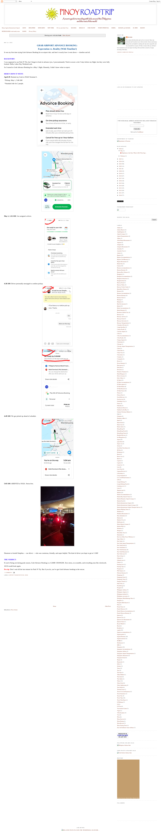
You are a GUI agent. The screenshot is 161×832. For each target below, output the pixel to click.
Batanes (119, 291)
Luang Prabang (121, 482)
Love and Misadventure (123, 477)
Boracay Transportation (123, 323)
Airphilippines (120, 232)
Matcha (119, 518)
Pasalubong (120, 585)
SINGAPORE (32, 28)
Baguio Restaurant (122, 261)
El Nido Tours (120, 391)
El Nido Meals (120, 386)
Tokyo (118, 681)
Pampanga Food (121, 577)
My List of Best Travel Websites (125, 537)
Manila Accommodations (123, 494)
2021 (120, 168)
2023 (120, 164)
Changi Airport (121, 340)
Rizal (118, 626)
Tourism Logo (120, 689)
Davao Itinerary (121, 363)
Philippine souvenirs (122, 596)
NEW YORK (51, 28)
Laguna (119, 463)
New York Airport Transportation (125, 543)
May (121, 151)
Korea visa (119, 456)
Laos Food (119, 469)
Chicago (119, 344)
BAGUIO (142, 28)
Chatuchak (120, 342)
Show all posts (66, 35)
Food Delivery (120, 397)
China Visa (120, 352)
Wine (118, 717)
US (118, 704)
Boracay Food (120, 319)
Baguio (119, 255)
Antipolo (119, 244)
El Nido (119, 380)
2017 (120, 178)
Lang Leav (120, 465)
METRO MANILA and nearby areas (11, 31)
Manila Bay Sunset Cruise (123, 496)
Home (54, 606)
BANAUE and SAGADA (124, 28)
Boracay (119, 314)
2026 (120, 149)
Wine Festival (120, 719)
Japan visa (119, 443)
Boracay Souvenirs (122, 321)
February (122, 156)
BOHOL (114, 28)
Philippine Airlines (122, 590)
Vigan (118, 710)
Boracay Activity (121, 316)
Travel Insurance (121, 693)
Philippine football (122, 594)
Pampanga (119, 575)
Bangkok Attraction (122, 278)
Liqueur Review (121, 471)
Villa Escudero (121, 713)
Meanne (130, 37)
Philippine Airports (122, 592)
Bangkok (119, 274)
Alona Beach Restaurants (123, 240)
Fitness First (120, 395)
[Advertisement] (18, 592)
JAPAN (24, 28)
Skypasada (120, 662)
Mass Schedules (121, 516)
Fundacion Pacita (121, 408)
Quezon (119, 615)
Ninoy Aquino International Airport (11, 28)
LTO (118, 480)
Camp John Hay (121, 327)
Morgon (119, 530)
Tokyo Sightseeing (122, 685)
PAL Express (120, 571)
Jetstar (118, 446)
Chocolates (120, 355)
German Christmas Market (123, 412)
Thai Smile (120, 679)
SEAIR (119, 641)
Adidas (119, 227)
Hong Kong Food (121, 431)
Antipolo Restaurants (122, 247)
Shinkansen (120, 643)
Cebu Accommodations (123, 335)
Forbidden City (121, 401)
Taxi (118, 670)
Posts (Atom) (14, 610)
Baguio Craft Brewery (122, 259)
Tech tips (119, 672)
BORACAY (82, 28)
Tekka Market (120, 674)
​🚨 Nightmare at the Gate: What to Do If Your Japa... (133, 153)
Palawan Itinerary (121, 573)
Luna (118, 488)
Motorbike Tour (121, 533)
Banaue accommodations (123, 268)
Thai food (119, 677)
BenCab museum (121, 304)
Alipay (119, 238)
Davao (118, 361)
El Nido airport (121, 384)
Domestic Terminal (122, 372)
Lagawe (119, 460)
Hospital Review (121, 435)
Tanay (118, 668)
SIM (118, 645)
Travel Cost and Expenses (123, 691)
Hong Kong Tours (121, 433)
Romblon (119, 628)
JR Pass (119, 450)
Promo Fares (120, 607)
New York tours (121, 554)
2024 (120, 161)
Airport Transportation (16, 575)
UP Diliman (120, 702)
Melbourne (120, 522)
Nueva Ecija (120, 556)
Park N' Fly (120, 583)
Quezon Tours (120, 621)
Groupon (119, 416)
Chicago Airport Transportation (125, 346)
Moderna (119, 528)
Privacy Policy (32, 31)
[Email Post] (13, 572)
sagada (119, 630)
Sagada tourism (121, 638)
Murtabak (119, 535)
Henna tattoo (120, 427)
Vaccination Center (122, 708)
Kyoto (118, 458)
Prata (118, 604)
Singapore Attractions (122, 655)
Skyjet (118, 660)
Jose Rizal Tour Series (122, 448)
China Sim (119, 350)
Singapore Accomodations (123, 649)
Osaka (118, 562)
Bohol (118, 306)
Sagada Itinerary (121, 636)
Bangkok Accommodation (123, 276)
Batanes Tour (120, 297)
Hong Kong (120, 429)
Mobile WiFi (120, 526)
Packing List (120, 564)
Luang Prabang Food (122, 484)
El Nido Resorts (121, 388)
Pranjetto (119, 600)
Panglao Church (121, 581)
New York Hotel (121, 547)
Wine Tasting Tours (122, 725)
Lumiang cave (120, 486)
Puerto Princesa (121, 609)
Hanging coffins (121, 418)
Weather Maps (129, 797)
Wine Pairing (120, 721)
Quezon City (120, 617)
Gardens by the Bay (122, 410)
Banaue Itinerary (121, 270)
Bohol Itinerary (121, 310)
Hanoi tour (120, 424)
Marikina (119, 511)
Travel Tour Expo (121, 700)
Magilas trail (120, 490)
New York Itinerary (122, 549)
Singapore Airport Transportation (125, 653)
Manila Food (120, 501)
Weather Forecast (121, 797)
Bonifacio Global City (122, 312)
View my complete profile (125, 52)
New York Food (121, 545)
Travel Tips (120, 698)
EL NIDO (135, 28)
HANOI (24, 31)
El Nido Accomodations (123, 382)
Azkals (119, 253)
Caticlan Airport (121, 331)
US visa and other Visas (62, 28)
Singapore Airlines (122, 651)
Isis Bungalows (121, 437)
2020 (120, 171)
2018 (120, 176)
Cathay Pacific (120, 329)
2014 (120, 185)
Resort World (120, 624)
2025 (120, 159)
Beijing (119, 299)
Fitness (119, 393)
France (118, 403)
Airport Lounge (121, 234)
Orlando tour (120, 560)
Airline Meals (120, 230)
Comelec (119, 357)
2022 (120, 166)
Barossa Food (120, 283)
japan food (119, 441)
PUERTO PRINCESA (103, 28)
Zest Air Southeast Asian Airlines (125, 727)
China (118, 348)
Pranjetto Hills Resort (122, 602)
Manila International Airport (124, 503)
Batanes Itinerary (121, 295)
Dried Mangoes (121, 374)
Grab (26, 575)
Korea (118, 454)
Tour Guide (120, 687)
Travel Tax (119, 696)
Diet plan (119, 367)
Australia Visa (120, 251)
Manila (119, 492)
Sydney (119, 666)
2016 (120, 181)
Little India (120, 473)
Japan (118, 439)
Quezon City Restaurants (123, 619)
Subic (118, 664)
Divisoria (119, 369)
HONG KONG (41, 28)
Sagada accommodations (123, 632)
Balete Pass (120, 264)
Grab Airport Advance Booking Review (17, 39)
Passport (119, 588)
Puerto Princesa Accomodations (125, 611)
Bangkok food (120, 280)
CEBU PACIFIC (91, 28)
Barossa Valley (121, 285)
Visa (118, 715)
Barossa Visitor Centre (122, 287)
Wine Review (120, 723)
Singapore (119, 647)
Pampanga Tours (121, 579)
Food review (120, 399)
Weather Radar (136, 797)
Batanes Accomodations (123, 293)
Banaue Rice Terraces (122, 272)
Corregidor (120, 359)
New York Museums (122, 552)
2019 (120, 173)
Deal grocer (120, 365)
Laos (118, 467)
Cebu (118, 333)
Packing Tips (120, 566)
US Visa (119, 706)
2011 (120, 193)
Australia (119, 249)
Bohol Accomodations (122, 308)
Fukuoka (119, 405)
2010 (120, 195)
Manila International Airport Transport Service (129, 507)
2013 (120, 188)
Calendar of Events (122, 325)
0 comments (8, 572)
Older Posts (108, 606)
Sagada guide (120, 634)
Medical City (120, 520)
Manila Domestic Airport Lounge (125, 499)
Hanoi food (120, 422)
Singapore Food (121, 657)
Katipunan (119, 452)
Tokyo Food (120, 683)
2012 (120, 190)
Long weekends (121, 475)
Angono (119, 242)
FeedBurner (140, 132)
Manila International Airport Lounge (126, 505)
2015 (120, 183)
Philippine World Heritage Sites (125, 598)
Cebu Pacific (120, 338)
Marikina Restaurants (122, 513)
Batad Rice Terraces (122, 289)
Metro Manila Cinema (122, 524)
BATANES (73, 28)
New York (119, 541)
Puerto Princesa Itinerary (123, 613)
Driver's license (121, 376)
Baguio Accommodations (123, 257)
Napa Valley (120, 539)
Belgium (119, 302)
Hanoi (118, 420)
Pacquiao (119, 569)
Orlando (119, 558)
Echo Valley (120, 378)
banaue (119, 266)
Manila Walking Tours (122, 509)
